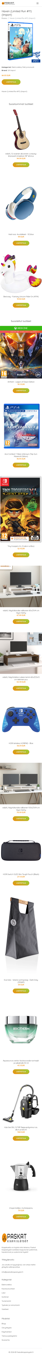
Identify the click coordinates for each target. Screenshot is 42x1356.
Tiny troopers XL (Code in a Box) (21, 546)
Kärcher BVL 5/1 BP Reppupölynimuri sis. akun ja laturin (21, 1128)
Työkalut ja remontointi (11, 1305)
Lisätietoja (11, 82)
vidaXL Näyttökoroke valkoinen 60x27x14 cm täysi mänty (21, 611)
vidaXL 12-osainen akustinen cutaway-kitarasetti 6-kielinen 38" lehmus (21, 155)
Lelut (3, 1293)
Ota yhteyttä (6, 1328)
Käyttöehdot (7, 1332)
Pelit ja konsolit (28, 67)
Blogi (4, 1324)
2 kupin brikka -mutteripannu (21, 1208)
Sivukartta (6, 1340)
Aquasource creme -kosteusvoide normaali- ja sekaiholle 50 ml (21, 1062)
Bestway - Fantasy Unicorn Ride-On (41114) (21, 296)
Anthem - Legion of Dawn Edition (21, 382)
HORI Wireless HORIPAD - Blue (21, 743)
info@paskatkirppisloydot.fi (12, 1272)
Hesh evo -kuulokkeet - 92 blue (21, 234)
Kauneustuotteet (8, 1289)
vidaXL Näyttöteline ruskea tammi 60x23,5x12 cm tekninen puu (21, 678)
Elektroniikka (17, 67)
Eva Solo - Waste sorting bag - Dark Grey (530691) (21, 981)
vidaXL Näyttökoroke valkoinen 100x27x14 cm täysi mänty (21, 809)
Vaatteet (5, 1309)
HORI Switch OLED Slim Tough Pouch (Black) (21, 874)
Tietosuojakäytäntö (9, 1336)
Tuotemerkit (6, 1301)
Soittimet (5, 1297)
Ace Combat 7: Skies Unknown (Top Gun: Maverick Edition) (21, 455)
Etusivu (4, 18)
